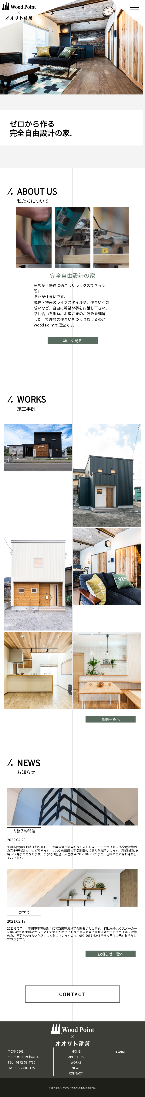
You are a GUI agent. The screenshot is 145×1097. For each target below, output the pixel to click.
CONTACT (76, 1073)
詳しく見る (72, 340)
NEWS (76, 1067)
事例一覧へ (110, 719)
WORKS (76, 1062)
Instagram (120, 1051)
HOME (76, 1051)
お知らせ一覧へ (110, 954)
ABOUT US (76, 1056)
